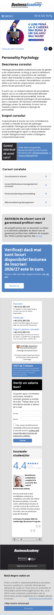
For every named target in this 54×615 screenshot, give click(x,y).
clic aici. (39, 236)
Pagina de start (8, 48)
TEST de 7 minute (26, 370)
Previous (14, 538)
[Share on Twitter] (50, 49)
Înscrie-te (14, 285)
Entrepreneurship (40, 152)
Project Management (28, 155)
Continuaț (8, 598)
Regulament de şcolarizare (27, 566)
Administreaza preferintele (40, 598)
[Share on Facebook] (46, 49)
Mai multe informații (17, 603)
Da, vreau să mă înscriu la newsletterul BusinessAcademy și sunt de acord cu (26, 430)
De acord (28, 608)
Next (39, 538)
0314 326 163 (42, 15)
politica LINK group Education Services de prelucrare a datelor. (26, 433)
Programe (20, 48)
